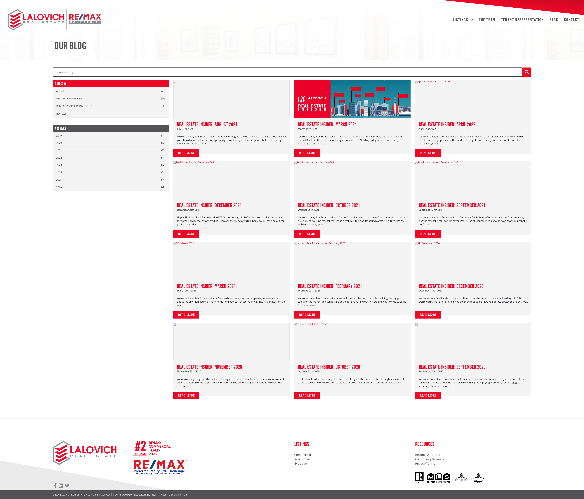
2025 (59, 179)
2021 (59, 150)
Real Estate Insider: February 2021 (330, 286)
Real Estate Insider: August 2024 (207, 124)
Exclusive (300, 463)
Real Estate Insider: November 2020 (209, 367)
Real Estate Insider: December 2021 (209, 205)
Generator (180, 494)
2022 (59, 157)
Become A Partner (427, 455)
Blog (554, 20)
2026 (59, 187)
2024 (59, 172)
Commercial (302, 455)
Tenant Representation (522, 20)
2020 (59, 143)
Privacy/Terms (425, 463)
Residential (302, 459)
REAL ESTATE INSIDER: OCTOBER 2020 (329, 367)
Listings (460, 20)
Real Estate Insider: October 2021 (329, 205)
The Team (487, 20)
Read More (186, 153)
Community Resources (430, 459)
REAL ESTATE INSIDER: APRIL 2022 (447, 124)
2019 (59, 135)
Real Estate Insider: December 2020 (451, 286)
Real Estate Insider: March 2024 (327, 124)
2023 (59, 165)
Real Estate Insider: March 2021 (206, 286)
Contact (571, 20)
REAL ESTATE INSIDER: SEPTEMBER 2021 (452, 205)
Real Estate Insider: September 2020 (452, 367)
